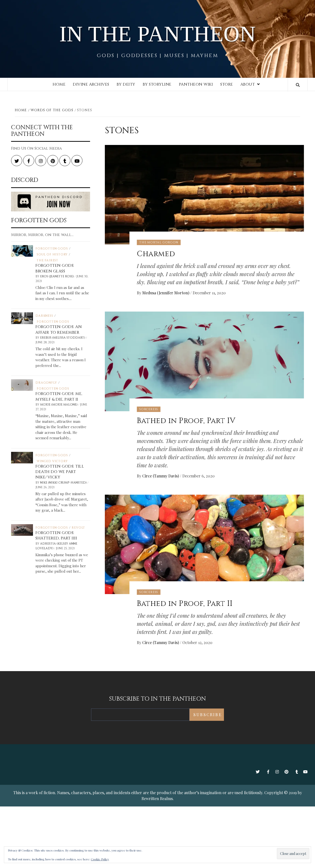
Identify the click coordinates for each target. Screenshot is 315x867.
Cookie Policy (100, 859)
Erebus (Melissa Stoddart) (63, 338)
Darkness (44, 315)
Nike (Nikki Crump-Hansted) (63, 483)
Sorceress (148, 409)
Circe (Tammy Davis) (161, 475)
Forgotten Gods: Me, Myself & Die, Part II (58, 396)
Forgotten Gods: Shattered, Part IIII (56, 535)
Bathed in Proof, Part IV (186, 421)
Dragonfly (46, 382)
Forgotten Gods (51, 248)
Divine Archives (91, 84)
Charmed (156, 254)
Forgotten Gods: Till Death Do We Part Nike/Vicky (59, 472)
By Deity (126, 84)
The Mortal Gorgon (158, 242)
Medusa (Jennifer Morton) (166, 292)
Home (59, 84)
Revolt (78, 527)
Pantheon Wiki (196, 84)
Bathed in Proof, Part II (184, 604)
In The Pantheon (157, 34)
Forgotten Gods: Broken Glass (54, 268)
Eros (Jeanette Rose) (57, 276)
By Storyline (157, 84)
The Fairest (47, 260)
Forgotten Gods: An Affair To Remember (58, 329)
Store (226, 84)
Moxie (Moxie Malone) (59, 405)
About (247, 84)
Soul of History (52, 254)
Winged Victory (52, 461)
